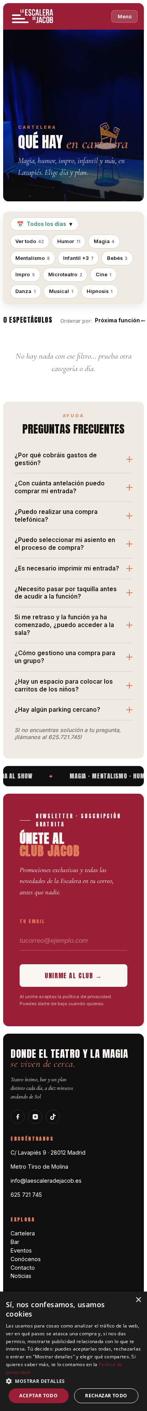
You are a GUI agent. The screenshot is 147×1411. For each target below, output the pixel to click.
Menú (125, 16)
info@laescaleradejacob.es (46, 1180)
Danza (25, 291)
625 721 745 (26, 1194)
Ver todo (29, 241)
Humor (68, 241)
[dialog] (73, 1351)
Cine (104, 274)
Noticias (21, 1275)
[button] (73, 1380)
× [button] (138, 1300)
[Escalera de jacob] (32, 16)
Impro (25, 274)
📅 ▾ (44, 224)
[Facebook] (18, 1117)
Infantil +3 (78, 258)
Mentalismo (32, 258)
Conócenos (26, 1259)
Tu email (32, 921)
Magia (104, 241)
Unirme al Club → (73, 975)
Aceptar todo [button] (38, 1395)
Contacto (23, 1267)
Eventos (21, 1250)
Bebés (117, 258)
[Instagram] (35, 1117)
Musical (61, 291)
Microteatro (65, 274)
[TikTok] (53, 1117)
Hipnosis (100, 291)
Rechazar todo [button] (106, 1395)
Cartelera (23, 1233)
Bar (15, 1242)
